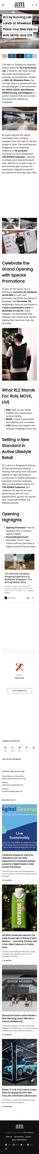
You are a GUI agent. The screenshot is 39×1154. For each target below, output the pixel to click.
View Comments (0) (19, 690)
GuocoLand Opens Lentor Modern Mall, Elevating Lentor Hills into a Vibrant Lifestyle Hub (19, 1018)
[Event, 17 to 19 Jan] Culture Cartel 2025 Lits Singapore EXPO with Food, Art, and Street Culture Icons (19, 1092)
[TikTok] (33, 748)
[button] (3, 5)
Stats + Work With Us (19, 1140)
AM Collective (19, 1137)
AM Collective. (28, 1132)
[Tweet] (20, 56)
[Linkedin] (28, 56)
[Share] (12, 56)
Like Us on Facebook (11, 759)
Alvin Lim (9, 1137)
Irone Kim (19, 678)
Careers (28, 1137)
